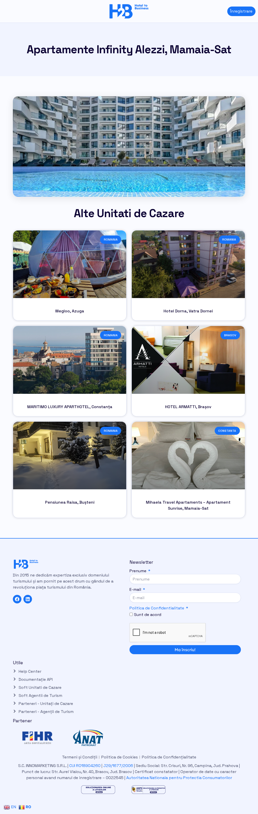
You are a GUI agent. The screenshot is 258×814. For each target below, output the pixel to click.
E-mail (136, 589)
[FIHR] (43, 738)
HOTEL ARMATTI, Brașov (188, 406)
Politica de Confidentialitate (157, 608)
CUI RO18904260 (85, 765)
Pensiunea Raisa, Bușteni (69, 502)
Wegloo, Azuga (69, 311)
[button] (4, 11)
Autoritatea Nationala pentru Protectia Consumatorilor (179, 777)
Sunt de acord (147, 614)
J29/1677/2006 (118, 765)
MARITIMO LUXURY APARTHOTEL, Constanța (69, 406)
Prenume (138, 570)
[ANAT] (93, 738)
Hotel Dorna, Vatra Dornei (188, 311)
